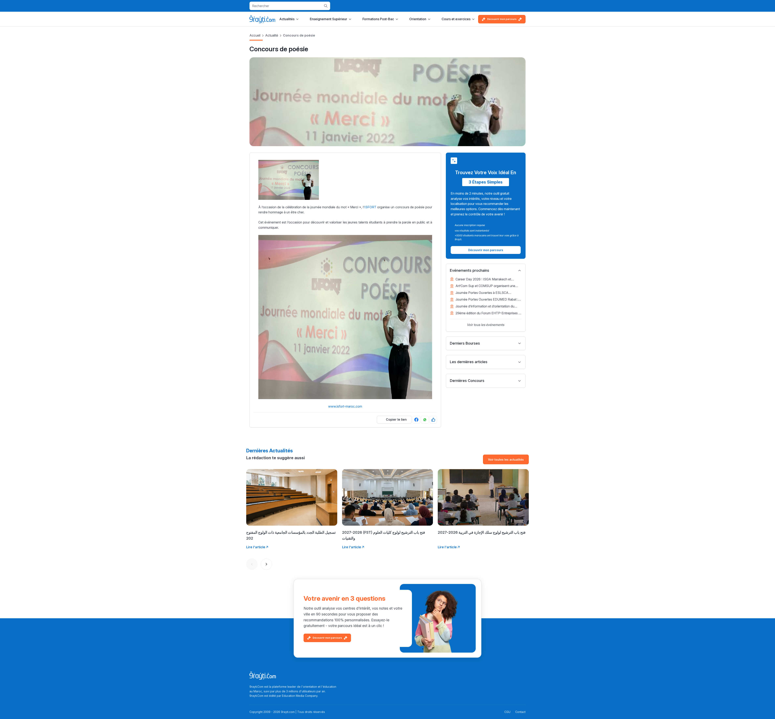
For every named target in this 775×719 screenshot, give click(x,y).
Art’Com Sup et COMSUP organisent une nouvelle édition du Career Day (485, 286)
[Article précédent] (252, 564)
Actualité (271, 35)
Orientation (417, 19)
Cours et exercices (456, 19)
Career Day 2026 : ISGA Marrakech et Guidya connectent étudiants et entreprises (487, 279)
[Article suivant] (266, 564)
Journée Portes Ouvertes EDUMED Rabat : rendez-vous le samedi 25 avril (487, 299)
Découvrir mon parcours (501, 19)
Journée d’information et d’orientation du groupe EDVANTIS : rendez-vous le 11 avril (487, 306)
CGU (507, 712)
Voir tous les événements (485, 325)
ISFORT (370, 207)
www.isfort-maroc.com (345, 406)
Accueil (254, 35)
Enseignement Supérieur (328, 19)
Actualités (286, 19)
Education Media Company (299, 695)
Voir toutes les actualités (506, 459)
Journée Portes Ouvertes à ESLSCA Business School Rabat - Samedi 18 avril (485, 293)
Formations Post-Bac (378, 19)
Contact (520, 712)
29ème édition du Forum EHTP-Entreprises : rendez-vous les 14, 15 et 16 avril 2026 (487, 313)
